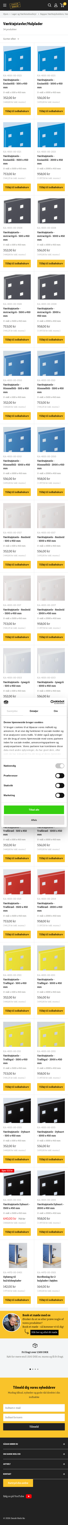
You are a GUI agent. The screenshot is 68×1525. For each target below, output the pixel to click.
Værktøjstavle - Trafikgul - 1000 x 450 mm (49, 983)
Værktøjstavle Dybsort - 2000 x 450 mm (50, 1206)
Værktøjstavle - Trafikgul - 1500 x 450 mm (15, 1059)
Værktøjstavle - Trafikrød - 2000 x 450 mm (49, 907)
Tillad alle (34, 809)
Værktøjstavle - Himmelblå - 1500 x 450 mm (50, 388)
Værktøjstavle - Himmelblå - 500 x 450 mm (16, 388)
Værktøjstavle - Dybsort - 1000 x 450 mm (50, 1133)
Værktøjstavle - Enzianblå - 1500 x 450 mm (15, 160)
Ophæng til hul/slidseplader (12, 1278)
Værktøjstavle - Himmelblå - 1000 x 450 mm (16, 464)
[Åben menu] (4, 5)
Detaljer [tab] (34, 711)
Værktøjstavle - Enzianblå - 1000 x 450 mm (50, 84)
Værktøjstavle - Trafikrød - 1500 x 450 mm (15, 907)
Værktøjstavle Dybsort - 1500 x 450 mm (16, 1206)
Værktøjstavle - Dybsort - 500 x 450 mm (16, 1133)
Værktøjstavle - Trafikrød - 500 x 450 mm (15, 831)
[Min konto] (55, 5)
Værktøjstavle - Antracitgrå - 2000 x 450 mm (48, 312)
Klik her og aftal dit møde (44, 1332)
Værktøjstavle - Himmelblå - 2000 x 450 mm (50, 464)
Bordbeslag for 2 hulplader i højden (47, 1278)
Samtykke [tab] (12, 711)
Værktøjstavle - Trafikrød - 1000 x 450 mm (49, 831)
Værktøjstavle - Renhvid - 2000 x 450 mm (50, 611)
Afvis (34, 820)
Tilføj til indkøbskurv (17, 111)
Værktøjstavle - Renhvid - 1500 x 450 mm (16, 611)
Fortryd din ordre (18, 1483)
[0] (62, 5)
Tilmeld (34, 1426)
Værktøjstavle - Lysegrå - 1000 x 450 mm (50, 684)
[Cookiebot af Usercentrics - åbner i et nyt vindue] (50, 702)
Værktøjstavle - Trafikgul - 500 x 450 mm (15, 983)
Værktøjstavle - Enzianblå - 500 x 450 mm (15, 84)
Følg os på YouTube (13, 1496)
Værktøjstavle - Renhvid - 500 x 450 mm (16, 539)
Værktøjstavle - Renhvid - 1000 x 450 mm (50, 539)
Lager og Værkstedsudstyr (24, 14)
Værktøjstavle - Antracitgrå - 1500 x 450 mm (17, 312)
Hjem (5, 14)
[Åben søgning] (49, 5)
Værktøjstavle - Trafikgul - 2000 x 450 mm (49, 1059)
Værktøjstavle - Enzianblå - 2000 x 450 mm (50, 160)
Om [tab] (56, 711)
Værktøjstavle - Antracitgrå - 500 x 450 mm (16, 236)
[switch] (59, 775)
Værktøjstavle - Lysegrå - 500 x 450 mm (16, 684)
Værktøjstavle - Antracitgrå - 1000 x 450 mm (51, 236)
